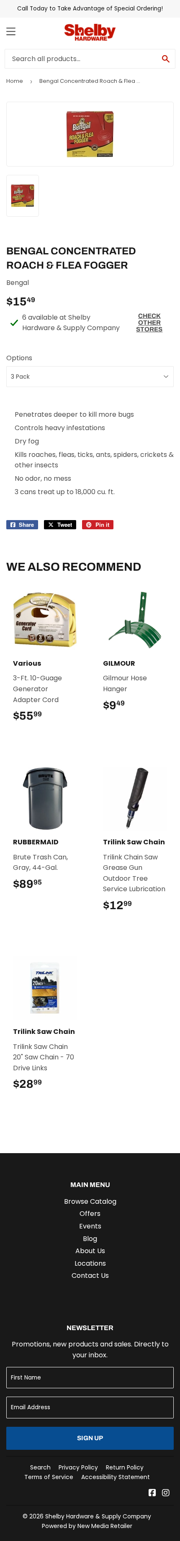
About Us (90, 1251)
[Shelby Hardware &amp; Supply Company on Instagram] (166, 1493)
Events (90, 1226)
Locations (90, 1263)
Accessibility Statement (115, 1477)
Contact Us (90, 1275)
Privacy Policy (78, 1467)
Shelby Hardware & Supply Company (98, 1516)
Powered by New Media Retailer (87, 1526)
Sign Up (90, 1438)
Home (14, 81)
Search (40, 1467)
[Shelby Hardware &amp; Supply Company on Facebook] (152, 1493)
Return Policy (125, 1467)
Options (19, 358)
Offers (90, 1213)
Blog (90, 1239)
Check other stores (149, 323)
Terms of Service (48, 1477)
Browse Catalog (90, 1201)
